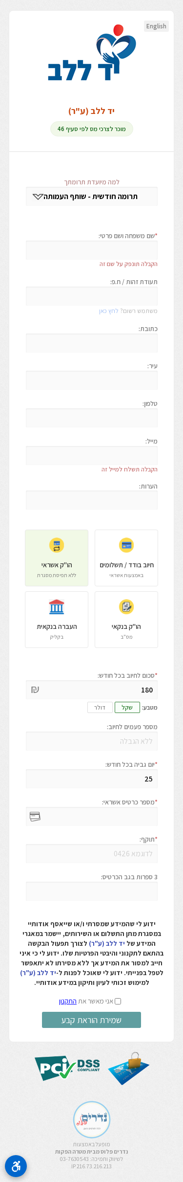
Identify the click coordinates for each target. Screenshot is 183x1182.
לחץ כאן (109, 311)
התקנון (68, 1000)
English (156, 26)
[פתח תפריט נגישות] (16, 1166)
